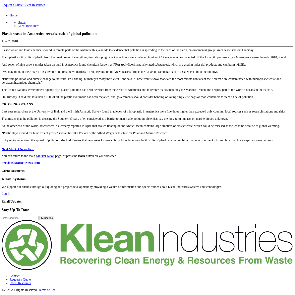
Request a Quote (12, 5)
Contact (14, 276)
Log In (6, 193)
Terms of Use (46, 290)
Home (21, 22)
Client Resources (34, 5)
